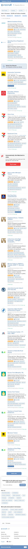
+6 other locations (22, 116)
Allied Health (20, 279)
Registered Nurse (6, 492)
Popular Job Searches (5, 536)
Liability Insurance (13, 183)
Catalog (11, 303)
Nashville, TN (10, 15)
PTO (22, 122)
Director (4, 512)
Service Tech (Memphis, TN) (15, 372)
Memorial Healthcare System (13, 335)
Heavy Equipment (12, 299)
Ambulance (11, 277)
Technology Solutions (14, 104)
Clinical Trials (12, 35)
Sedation (20, 232)
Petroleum (11, 384)
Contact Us (16, 532)
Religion (23, 324)
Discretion (19, 126)
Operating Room (18, 57)
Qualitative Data (12, 321)
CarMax (9, 74)
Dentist (10, 512)
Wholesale (21, 299)
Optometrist (11, 497)
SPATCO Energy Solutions (13, 374)
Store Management (13, 185)
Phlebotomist (5, 509)
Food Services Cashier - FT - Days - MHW (16, 332)
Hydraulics (11, 386)
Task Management (13, 103)
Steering (11, 82)
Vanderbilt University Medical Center (15, 220)
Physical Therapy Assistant (16, 509)
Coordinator (4, 503)
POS (24, 382)
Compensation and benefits (15, 124)
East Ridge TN (15, 116)
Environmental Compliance (15, 382)
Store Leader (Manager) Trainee (14, 173)
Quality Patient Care (19, 254)
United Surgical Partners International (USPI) (17, 44)
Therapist (19, 497)
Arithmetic (11, 212)
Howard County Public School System (15, 312)
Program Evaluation (13, 323)
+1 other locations (22, 198)
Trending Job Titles (5, 538)
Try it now (13, 164)
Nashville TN (19, 23)
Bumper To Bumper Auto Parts (14, 291)
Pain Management (13, 55)
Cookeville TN (15, 198)
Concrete (11, 301)
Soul (23, 361)
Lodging (22, 403)
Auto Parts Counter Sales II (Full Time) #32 (15, 288)
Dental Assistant (16, 495)
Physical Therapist (6, 495)
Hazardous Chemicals (14, 345)
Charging (11, 405)
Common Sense (19, 301)
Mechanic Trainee (13, 433)
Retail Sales (12, 126)
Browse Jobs (3, 534)
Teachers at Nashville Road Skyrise (15, 351)
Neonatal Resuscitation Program (16, 252)
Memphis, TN (17, 15)
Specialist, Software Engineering (13, 92)
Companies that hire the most (20, 536)
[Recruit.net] (6, 5)
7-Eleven (9, 116)
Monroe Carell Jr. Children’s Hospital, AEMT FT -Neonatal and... (16, 265)
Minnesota (11, 464)
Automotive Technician (14, 72)
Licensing (11, 364)
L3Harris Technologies (12, 95)
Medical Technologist (19, 500)
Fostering (18, 230)
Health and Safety (13, 84)
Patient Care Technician (7, 500)
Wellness (24, 228)
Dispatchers (11, 401)
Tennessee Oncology (12, 23)
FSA (20, 55)
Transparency (23, 84)
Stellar (11, 254)
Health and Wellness (20, 256)
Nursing (23, 29)
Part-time (17, 182)
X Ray (24, 495)
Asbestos (16, 343)
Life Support (12, 279)
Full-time (17, 29)
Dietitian (4, 514)
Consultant (10, 514)
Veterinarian (15, 492)
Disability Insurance (13, 206)
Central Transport (11, 434)
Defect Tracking (21, 106)
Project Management (13, 324)
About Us (3, 532)
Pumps (18, 384)
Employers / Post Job (6, 1)
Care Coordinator (18, 512)
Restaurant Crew (12, 133)
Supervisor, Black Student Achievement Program (15, 309)
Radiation (23, 345)
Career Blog (16, 538)
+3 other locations (22, 135)
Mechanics (11, 442)
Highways (24, 80)
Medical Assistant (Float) (15, 21)
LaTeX (10, 343)
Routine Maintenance (13, 403)
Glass (20, 210)
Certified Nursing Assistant (8, 517)
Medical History (22, 321)
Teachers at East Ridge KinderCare (14, 449)
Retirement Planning (13, 53)
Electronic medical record (15, 33)
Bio (22, 341)
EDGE (25, 143)
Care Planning (12, 232)
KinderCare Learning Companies (14, 353)
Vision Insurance (12, 210)
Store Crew (11, 114)
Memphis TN (14, 74)
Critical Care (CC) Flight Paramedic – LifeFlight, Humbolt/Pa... (14, 240)
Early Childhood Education (15, 366)
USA (9, 541)
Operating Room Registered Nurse (15, 41)
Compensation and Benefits (15, 127)
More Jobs (14, 473)
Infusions (17, 31)
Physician (4, 497)
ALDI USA (10, 198)
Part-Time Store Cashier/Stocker (12, 195)
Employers (16, 534)
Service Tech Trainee (13, 392)
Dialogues (11, 230)
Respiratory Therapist (20, 514)
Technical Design (13, 108)
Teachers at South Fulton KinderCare (15, 411)
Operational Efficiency (14, 208)
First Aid (23, 363)
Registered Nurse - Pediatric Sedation (16, 218)
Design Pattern (12, 106)
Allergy (11, 31)
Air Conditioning (19, 82)
